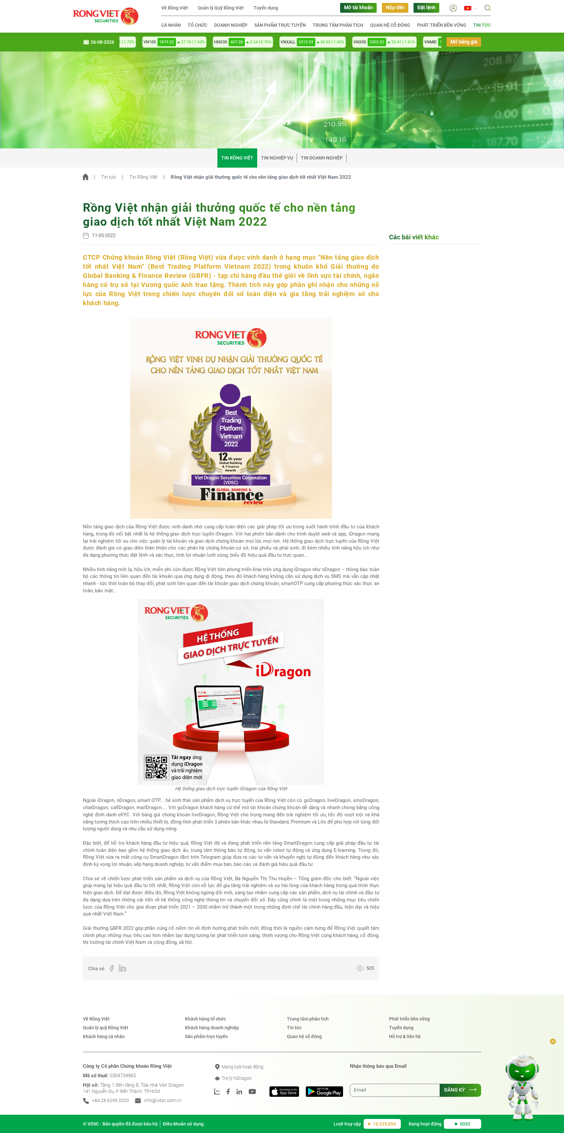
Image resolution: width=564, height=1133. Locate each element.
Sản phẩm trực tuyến (280, 25)
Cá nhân (171, 25)
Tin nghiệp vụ (277, 157)
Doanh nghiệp (230, 25)
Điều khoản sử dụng (183, 1123)
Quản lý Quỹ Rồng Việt (221, 7)
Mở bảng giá (463, 42)
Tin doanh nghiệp (322, 157)
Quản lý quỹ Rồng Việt (105, 1027)
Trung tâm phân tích (338, 25)
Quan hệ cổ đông (390, 25)
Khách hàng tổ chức (205, 1018)
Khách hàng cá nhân (104, 1036)
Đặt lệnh (426, 7)
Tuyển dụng (266, 7)
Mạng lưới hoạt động (242, 1066)
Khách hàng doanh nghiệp (212, 1027)
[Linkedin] (120, 969)
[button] (453, 7)
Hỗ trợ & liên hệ (405, 1036)
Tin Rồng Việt (237, 157)
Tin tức (482, 25)
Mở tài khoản (358, 7)
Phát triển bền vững (441, 25)
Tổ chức (197, 25)
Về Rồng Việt (174, 7)
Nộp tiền (395, 7)
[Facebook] (109, 969)
